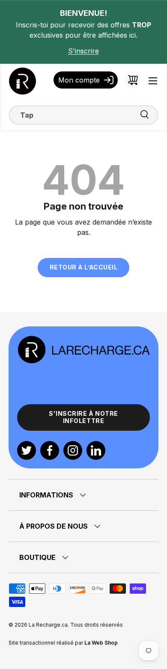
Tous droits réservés (96, 625)
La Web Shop (101, 642)
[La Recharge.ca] (83, 340)
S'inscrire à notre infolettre (83, 417)
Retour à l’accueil (84, 267)
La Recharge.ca (48, 625)
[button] (132, 80)
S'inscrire (83, 51)
